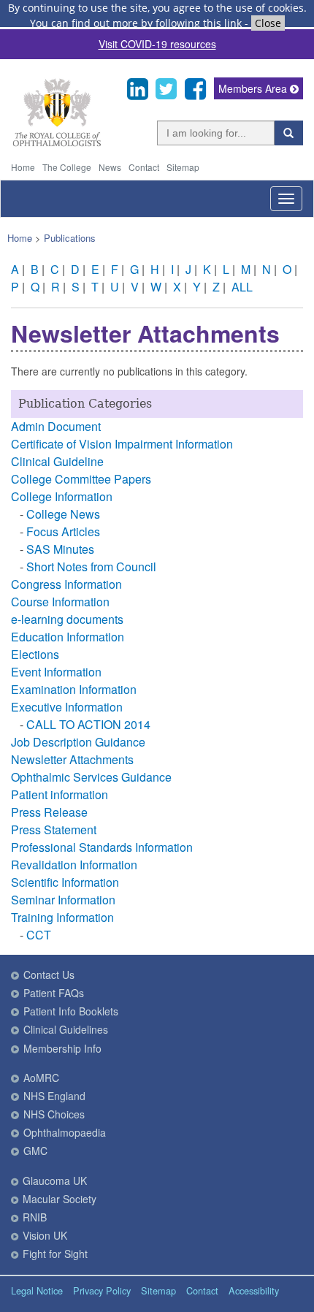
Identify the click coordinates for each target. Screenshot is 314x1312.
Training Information (62, 917)
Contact (144, 167)
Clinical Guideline (57, 461)
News (110, 167)
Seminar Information (63, 899)
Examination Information (74, 689)
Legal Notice (37, 1290)
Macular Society (59, 1198)
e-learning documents (67, 619)
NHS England (54, 1095)
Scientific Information (65, 882)
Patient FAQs (53, 992)
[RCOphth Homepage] (56, 143)
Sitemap (182, 167)
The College (66, 167)
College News (63, 514)
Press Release (49, 812)
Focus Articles (63, 531)
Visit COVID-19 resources (157, 44)
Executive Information (67, 706)
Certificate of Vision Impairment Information (122, 443)
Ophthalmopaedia (64, 1132)
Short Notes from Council (91, 566)
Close (268, 23)
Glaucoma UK (55, 1180)
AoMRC (41, 1077)
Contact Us (48, 974)
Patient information (59, 794)
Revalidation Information (74, 864)
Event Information (56, 671)
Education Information (67, 636)
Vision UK (45, 1235)
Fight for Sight (55, 1253)
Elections (35, 654)
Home (23, 167)
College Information (61, 496)
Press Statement (53, 829)
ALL (242, 286)
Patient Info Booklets (70, 1011)
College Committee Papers (81, 478)
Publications (70, 238)
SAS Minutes (60, 549)
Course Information (60, 601)
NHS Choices (54, 1114)
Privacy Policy (102, 1290)
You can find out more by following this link (136, 23)
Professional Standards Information (102, 847)
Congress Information (66, 584)
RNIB (35, 1217)
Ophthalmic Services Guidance (91, 776)
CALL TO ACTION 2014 (88, 724)
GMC (35, 1150)
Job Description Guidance (78, 741)
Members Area (254, 88)
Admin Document (56, 426)
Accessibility (254, 1290)
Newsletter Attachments (72, 759)
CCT (38, 934)
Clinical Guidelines (65, 1029)
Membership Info (62, 1048)
